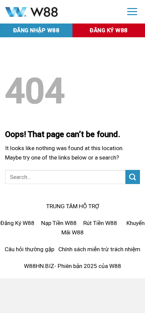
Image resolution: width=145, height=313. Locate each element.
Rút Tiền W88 (100, 223)
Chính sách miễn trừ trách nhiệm (99, 249)
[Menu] (132, 11)
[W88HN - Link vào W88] (59, 12)
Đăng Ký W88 (17, 223)
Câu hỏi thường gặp (29, 249)
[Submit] (132, 177)
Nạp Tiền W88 (59, 223)
